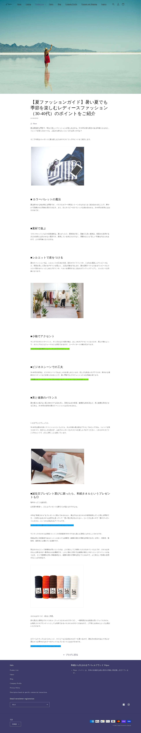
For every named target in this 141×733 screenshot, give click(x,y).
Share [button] (35, 123)
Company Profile (16, 683)
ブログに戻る (72, 655)
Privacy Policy (15, 688)
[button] (40, 4)
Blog (11, 679)
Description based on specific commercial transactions (28, 692)
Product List (14, 670)
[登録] (47, 704)
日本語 (14, 724)
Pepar (118, 725)
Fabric (12, 674)
